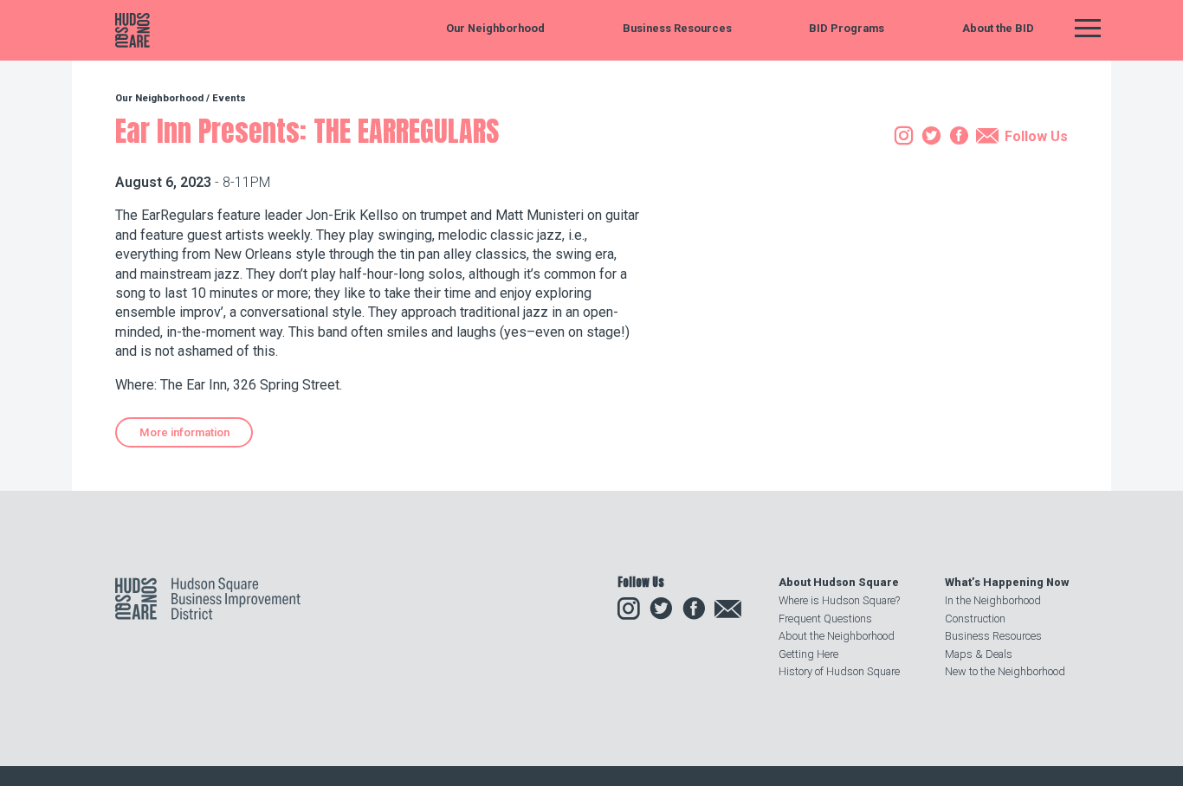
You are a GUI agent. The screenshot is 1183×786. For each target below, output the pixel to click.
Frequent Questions (825, 618)
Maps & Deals (978, 653)
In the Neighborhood (993, 600)
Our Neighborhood (495, 29)
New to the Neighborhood (1005, 671)
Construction (975, 618)
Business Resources (677, 29)
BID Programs (846, 29)
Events (229, 98)
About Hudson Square (839, 582)
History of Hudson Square (839, 671)
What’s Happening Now (1007, 582)
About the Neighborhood (837, 635)
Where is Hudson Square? (839, 600)
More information (184, 432)
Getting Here (808, 653)
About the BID (998, 29)
